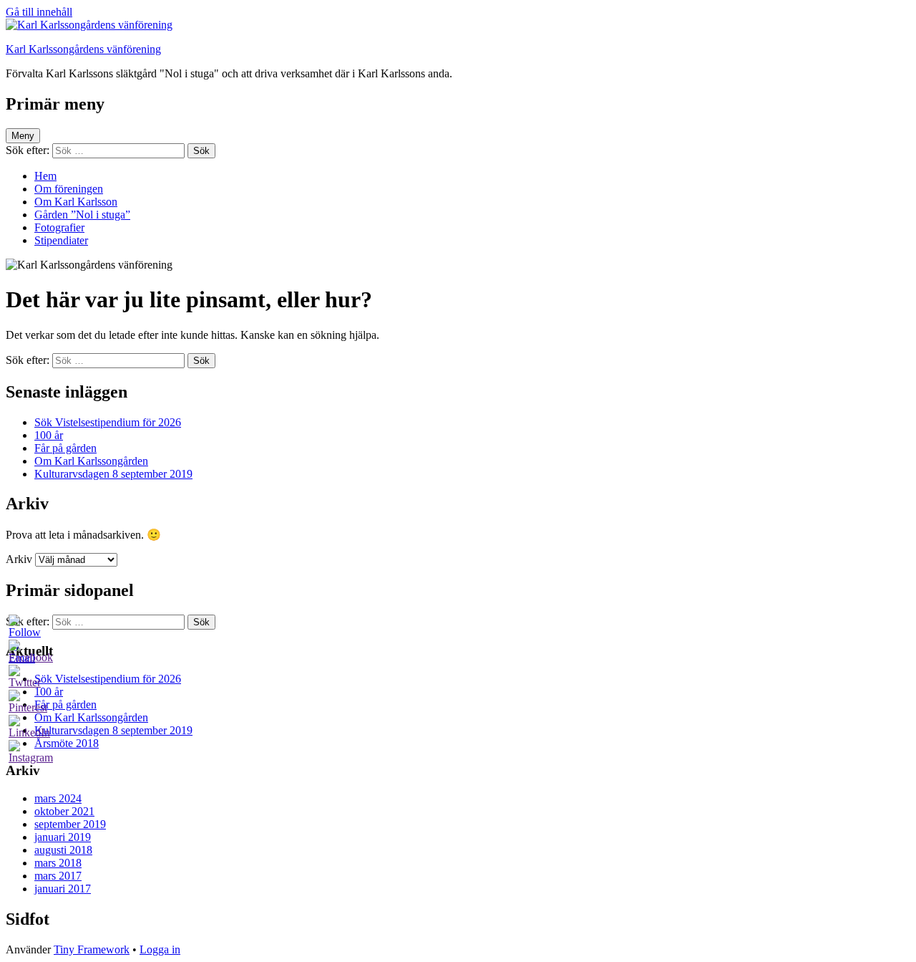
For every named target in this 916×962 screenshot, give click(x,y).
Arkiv (19, 559)
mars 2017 (58, 876)
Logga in (160, 949)
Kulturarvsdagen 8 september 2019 (113, 474)
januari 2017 (62, 888)
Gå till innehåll (39, 12)
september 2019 (70, 824)
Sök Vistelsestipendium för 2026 (107, 422)
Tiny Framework (92, 949)
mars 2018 (58, 863)
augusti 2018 (63, 850)
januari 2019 (62, 837)
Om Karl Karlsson (75, 202)
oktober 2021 (64, 811)
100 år (48, 435)
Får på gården (65, 448)
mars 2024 (58, 798)
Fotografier (59, 227)
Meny (22, 135)
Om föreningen (68, 189)
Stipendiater (61, 240)
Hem (45, 176)
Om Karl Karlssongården (91, 461)
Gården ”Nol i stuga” (82, 214)
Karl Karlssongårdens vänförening (83, 49)
